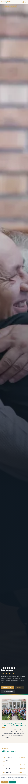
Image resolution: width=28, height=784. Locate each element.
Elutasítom (12, 782)
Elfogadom (5, 782)
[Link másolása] (25, 726)
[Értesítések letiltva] (22, 2)
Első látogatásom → (7, 687)
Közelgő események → (8, 691)
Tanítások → (19, 687)
